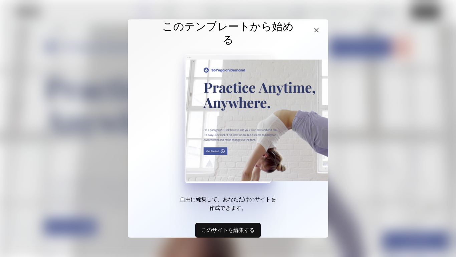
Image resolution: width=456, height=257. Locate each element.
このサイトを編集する (228, 230)
